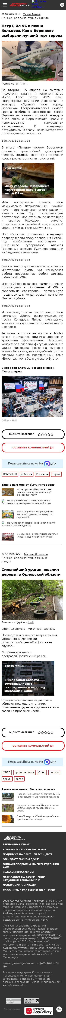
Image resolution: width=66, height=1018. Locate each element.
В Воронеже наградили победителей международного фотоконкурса (37, 535)
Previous (5, 394)
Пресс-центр (43, 854)
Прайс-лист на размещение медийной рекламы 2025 (24, 879)
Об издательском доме (21, 859)
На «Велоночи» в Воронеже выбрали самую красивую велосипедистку (28, 524)
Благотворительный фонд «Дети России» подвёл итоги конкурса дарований (35, 514)
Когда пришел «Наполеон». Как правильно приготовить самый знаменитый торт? (34, 492)
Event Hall (10, 420)
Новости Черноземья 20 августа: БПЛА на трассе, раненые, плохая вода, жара (38, 795)
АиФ (24, 83)
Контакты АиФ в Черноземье (24, 849)
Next (58, 394)
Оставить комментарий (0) (33, 447)
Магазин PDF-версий (18, 872)
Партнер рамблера (12, 1009)
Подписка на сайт (17, 854)
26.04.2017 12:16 (11, 14)
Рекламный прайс (17, 844)
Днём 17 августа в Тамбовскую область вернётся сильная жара (38, 817)
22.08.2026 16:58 (11, 554)
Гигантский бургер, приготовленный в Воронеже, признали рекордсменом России (26, 502)
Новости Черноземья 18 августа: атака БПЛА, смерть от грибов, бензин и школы (38, 808)
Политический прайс (19, 885)
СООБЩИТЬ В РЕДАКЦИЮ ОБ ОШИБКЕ (29, 890)
